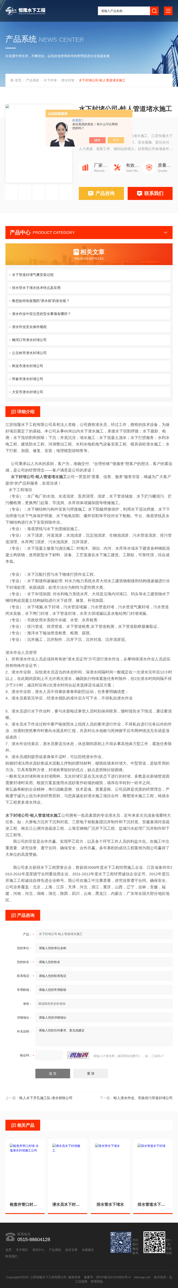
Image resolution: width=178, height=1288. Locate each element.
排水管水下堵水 (110, 1204)
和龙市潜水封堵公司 (27, 366)
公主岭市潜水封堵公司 (29, 353)
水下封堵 (50, 80)
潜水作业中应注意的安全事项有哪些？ (41, 314)
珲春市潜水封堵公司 (27, 379)
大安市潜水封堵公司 (27, 392)
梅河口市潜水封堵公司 (29, 340)
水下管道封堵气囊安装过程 (33, 275)
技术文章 (71, 1250)
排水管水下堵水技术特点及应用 (36, 288)
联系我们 (153, 193)
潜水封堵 (67, 80)
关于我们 (22, 1250)
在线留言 (88, 1250)
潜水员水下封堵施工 (67, 1204)
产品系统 (32, 80)
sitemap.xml (142, 1277)
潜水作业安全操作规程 (29, 327)
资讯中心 (38, 1250)
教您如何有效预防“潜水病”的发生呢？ (41, 301)
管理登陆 (97, 1281)
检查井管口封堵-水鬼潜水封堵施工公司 (25, 1204)
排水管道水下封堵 (153, 1204)
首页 (18, 80)
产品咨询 (105, 193)
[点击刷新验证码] (78, 1055)
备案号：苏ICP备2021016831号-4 (107, 1277)
